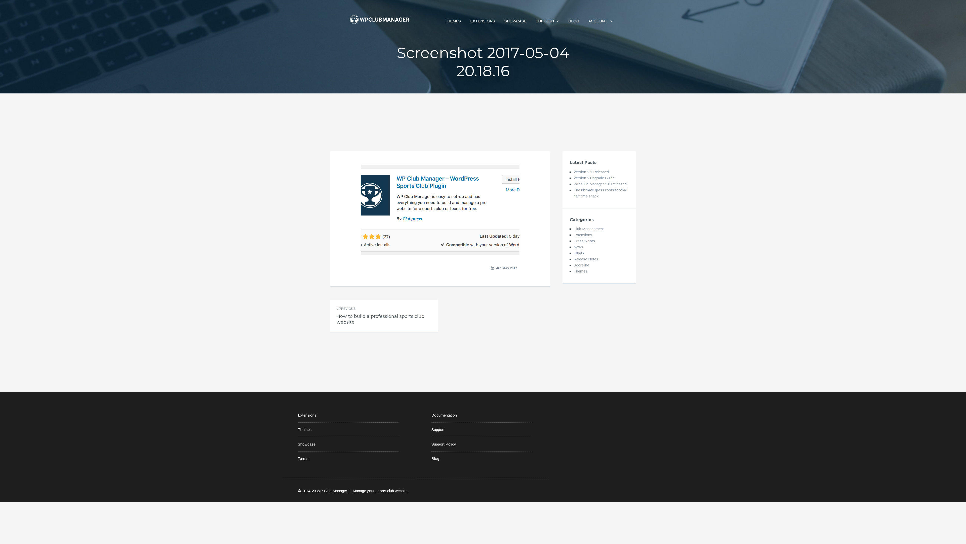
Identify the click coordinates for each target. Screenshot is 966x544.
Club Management (589, 229)
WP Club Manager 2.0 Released (600, 184)
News (578, 247)
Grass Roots (584, 241)
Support (545, 21)
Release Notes (586, 259)
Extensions (482, 21)
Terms (303, 458)
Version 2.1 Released (591, 172)
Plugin (579, 253)
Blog (573, 21)
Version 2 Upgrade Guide (594, 178)
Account (598, 21)
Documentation (444, 415)
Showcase (515, 21)
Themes (453, 21)
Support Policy (443, 444)
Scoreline (581, 265)
